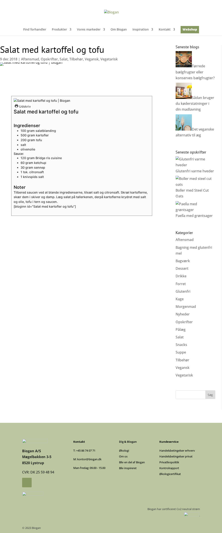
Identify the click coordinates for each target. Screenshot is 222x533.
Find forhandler (34, 29)
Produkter (59, 29)
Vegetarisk (109, 59)
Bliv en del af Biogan (132, 462)
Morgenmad (186, 306)
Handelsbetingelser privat (176, 456)
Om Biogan (119, 29)
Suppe (181, 352)
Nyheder (183, 314)
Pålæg (181, 329)
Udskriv (24, 106)
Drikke (181, 276)
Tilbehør (76, 59)
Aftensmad (30, 59)
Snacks (181, 344)
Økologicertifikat (170, 474)
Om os (123, 456)
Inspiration (140, 29)
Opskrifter (49, 59)
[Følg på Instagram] (27, 482)
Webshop (190, 29)
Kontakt (165, 29)
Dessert (182, 268)
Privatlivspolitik (169, 462)
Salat (64, 59)
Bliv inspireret (128, 468)
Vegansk (92, 59)
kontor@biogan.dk (89, 459)
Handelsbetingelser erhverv (177, 450)
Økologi (124, 450)
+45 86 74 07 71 (85, 450)
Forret (181, 283)
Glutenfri (183, 291)
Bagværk (183, 260)
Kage (180, 299)
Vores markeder (89, 29)
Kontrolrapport (169, 468)
